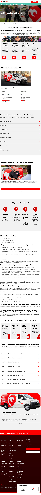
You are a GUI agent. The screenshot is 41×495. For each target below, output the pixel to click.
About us (20, 423)
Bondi (3, 92)
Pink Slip (2, 447)
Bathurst (22, 95)
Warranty (18, 476)
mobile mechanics (16, 181)
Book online (4, 57)
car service (5, 117)
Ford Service (11, 468)
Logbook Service (3, 440)
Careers (18, 468)
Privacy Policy (19, 477)
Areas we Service (29, 444)
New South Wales (4, 463)
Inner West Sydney (6, 94)
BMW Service (11, 471)
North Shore (4, 98)
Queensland (3, 466)
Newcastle (23, 98)
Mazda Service (11, 473)
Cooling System (11, 448)
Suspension (11, 455)
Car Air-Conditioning (12, 450)
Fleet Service (19, 464)
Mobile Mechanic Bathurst (23, 433)
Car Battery (11, 440)
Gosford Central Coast (25, 97)
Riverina (22, 94)
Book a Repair (11, 438)
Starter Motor (11, 445)
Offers (18, 466)
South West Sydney (6, 100)
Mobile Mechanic (7, 23)
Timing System (11, 447)
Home (2, 23)
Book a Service (3, 438)
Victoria (2, 464)
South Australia (3, 468)
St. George (4, 101)
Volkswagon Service (12, 481)
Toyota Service (11, 474)
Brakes (10, 442)
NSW (13, 23)
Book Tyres (19, 438)
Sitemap (28, 446)
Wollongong (23, 100)
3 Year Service (3, 443)
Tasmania (2, 471)
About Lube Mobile (20, 463)
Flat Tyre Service (20, 440)
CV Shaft (10, 458)
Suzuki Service (11, 479)
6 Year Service (3, 445)
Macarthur (4, 95)
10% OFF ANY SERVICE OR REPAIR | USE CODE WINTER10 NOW (13, 4)
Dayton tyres (19, 445)
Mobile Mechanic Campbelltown (12, 433)
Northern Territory (4, 473)
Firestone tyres (19, 443)
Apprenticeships (20, 469)
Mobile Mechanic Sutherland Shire (13, 431)
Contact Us (28, 441)
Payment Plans (19, 474)
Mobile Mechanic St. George (24, 431)
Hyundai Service (11, 466)
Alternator (10, 443)
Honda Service (11, 464)
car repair (10, 117)
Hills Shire (22, 92)
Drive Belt (10, 451)
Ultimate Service (3, 448)
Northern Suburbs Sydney (7, 97)
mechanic (33, 346)
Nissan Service (11, 476)
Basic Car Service (4, 442)
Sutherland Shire (24, 91)
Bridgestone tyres (20, 442)
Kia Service (11, 469)
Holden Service (11, 463)
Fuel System (11, 456)
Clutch (10, 453)
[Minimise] (38, 485)
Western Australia (4, 469)
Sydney (3, 91)
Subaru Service (11, 478)
